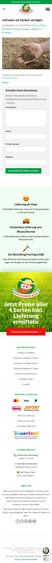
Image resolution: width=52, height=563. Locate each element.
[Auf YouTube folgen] (34, 521)
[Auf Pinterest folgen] (30, 521)
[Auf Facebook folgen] (18, 521)
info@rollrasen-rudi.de (26, 467)
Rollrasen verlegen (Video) (26, 358)
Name (9, 131)
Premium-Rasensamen (26, 373)
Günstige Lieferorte (26, 426)
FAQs (5, 512)
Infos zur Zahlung (26, 415)
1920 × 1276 (38, 25)
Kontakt (26, 384)
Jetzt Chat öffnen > (26, 475)
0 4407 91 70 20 (26, 458)
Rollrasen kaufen (30, 501)
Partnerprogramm (26, 552)
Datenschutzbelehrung (23, 550)
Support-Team (39, 512)
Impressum (19, 548)
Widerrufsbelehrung (36, 548)
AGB (38, 550)
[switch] (45, 559)
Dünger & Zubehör (26, 352)
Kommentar (11, 107)
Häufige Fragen (26, 379)
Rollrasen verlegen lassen (26, 363)
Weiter (6, 82)
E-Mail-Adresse (13, 144)
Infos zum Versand (26, 420)
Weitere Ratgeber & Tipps (26, 368)
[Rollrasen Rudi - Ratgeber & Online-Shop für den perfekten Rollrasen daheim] (26, 9)
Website (9, 157)
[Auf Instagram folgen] (22, 521)
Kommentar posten (9, 78)
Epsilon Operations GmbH (26, 559)
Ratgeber (18, 512)
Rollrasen (23, 494)
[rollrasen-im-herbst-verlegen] (26, 53)
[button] (3, 9)
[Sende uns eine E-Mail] (26, 521)
